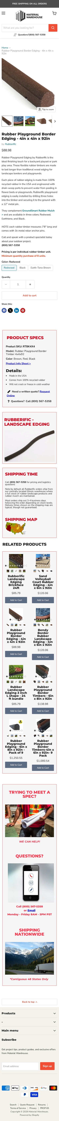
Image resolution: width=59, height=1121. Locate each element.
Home (5, 47)
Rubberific (10, 144)
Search (13, 1104)
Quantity (6, 277)
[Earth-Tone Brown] (41, 271)
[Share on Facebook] (4, 310)
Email (31, 910)
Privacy (33, 1108)
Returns (42, 1104)
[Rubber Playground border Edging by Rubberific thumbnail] (7, 121)
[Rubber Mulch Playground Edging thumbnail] (18, 121)
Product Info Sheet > (18, 363)
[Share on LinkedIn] (16, 310)
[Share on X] (10, 310)
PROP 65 (44, 1108)
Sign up (47, 1066)
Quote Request (27, 1104)
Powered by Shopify (29, 1115)
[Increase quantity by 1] (30, 284)
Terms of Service (18, 1108)
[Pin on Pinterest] (22, 310)
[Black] (23, 271)
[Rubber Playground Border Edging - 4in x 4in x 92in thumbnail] (41, 121)
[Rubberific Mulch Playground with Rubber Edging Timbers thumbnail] (30, 121)
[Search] (53, 28)
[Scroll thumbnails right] (54, 121)
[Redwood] (9, 271)
